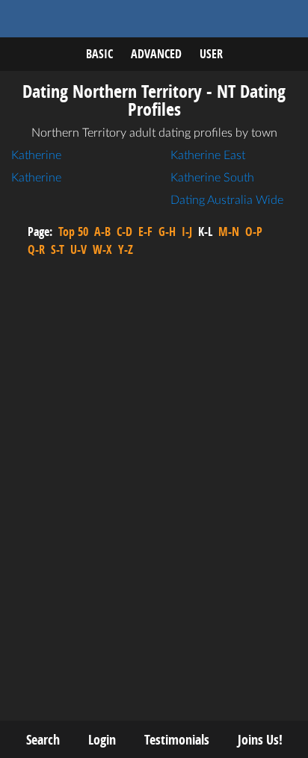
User (211, 54)
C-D (124, 231)
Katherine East (207, 155)
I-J (187, 231)
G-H (167, 231)
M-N (228, 231)
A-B (102, 231)
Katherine (36, 155)
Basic (99, 54)
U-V (78, 249)
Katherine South (212, 178)
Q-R (36, 249)
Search (43, 739)
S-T (57, 249)
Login (102, 739)
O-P (253, 231)
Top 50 (73, 231)
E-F (145, 231)
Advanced (156, 54)
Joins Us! (260, 739)
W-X (102, 249)
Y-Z (125, 249)
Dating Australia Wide (226, 200)
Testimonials (176, 739)
